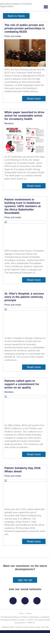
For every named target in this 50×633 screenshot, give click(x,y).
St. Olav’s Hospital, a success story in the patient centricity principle (24, 297)
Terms (21, 613)
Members (9, 123)
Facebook (14, 600)
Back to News (16, 15)
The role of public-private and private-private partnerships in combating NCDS (24, 28)
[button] (45, 7)
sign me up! (25, 579)
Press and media (12, 36)
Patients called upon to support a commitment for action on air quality (21, 384)
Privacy (28, 613)
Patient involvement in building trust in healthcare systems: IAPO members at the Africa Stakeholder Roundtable (22, 206)
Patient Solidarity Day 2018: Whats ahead (22, 469)
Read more (36, 99)
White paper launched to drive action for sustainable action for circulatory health (24, 115)
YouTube (38, 600)
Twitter (26, 600)
